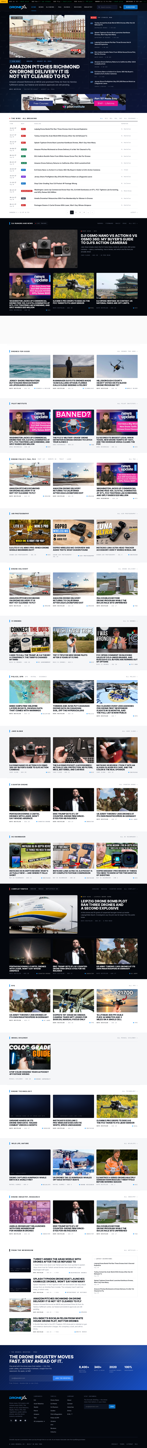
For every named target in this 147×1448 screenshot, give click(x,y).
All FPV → (133, 985)
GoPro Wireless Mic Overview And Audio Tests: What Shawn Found (71, 549)
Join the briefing (63, 1378)
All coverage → (131, 118)
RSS (136, 1444)
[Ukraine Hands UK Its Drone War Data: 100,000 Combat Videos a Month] (29, 1106)
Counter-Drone (115, 889)
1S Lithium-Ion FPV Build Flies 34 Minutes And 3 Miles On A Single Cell (110, 1017)
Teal (35, 1418)
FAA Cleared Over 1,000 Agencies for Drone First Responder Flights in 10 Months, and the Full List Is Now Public (115, 709)
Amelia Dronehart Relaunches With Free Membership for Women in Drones (63, 198)
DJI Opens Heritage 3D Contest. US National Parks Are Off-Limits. (114, 302)
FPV (52, 1425)
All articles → (131, 1250)
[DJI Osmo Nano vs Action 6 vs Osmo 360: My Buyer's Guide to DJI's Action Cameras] (43, 249)
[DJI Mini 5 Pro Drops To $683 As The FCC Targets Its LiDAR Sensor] (73, 286)
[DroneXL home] (18, 7)
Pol (116, 118)
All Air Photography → (128, 513)
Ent (120, 118)
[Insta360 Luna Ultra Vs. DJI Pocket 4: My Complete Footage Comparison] (73, 856)
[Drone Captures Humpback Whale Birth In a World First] (30, 1162)
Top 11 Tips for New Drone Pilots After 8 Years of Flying (70, 656)
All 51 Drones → (130, 621)
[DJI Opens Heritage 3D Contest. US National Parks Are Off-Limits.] (117, 286)
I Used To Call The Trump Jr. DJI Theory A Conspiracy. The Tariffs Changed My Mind (29, 657)
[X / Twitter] (11, 1420)
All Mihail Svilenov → (128, 1038)
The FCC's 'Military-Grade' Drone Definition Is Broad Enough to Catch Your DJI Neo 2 (72, 440)
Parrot (36, 1410)
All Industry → (131, 1196)
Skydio (36, 1407)
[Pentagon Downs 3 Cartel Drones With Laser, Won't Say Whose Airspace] (29, 799)
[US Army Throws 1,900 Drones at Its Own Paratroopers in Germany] (117, 799)
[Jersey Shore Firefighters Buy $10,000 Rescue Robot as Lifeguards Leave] (29, 366)
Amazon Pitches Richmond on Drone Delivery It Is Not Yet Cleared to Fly (44, 71)
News (41, 7)
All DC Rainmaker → (129, 836)
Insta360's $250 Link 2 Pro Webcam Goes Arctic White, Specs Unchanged (67, 1122)
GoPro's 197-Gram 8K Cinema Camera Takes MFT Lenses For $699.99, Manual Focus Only (70, 1017)
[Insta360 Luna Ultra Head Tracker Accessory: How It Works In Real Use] (117, 532)
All (101, 118)
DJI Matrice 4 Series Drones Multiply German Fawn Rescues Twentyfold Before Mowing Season (115, 1179)
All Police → (132, 676)
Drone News (55, 1400)
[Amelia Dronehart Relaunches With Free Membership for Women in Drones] (29, 1211)
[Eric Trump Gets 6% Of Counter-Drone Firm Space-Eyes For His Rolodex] (73, 799)
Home (33, 7)
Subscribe (130, 7)
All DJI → (133, 223)
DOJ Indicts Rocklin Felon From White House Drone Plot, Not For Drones (62, 156)
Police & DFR (55, 1418)
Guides (67, 7)
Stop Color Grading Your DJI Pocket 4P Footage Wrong (55, 183)
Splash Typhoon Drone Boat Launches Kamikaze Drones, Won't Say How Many (112, 33)
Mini (125, 223)
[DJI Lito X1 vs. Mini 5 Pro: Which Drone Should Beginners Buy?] (30, 532)
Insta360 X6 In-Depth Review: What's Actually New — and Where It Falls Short (28, 873)
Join (112, 1406)
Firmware (109, 223)
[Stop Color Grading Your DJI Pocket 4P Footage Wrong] (30, 1057)
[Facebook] (16, 1420)
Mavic (118, 223)
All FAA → (133, 459)
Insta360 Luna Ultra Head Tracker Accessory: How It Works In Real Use (116, 549)
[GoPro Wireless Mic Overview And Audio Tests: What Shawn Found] (73, 532)
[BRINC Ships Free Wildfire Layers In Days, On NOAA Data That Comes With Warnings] (29, 691)
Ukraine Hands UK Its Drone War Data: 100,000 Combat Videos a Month (23, 1122)
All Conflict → (131, 889)
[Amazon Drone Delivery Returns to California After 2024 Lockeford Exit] (73, 474)
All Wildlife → (131, 1143)
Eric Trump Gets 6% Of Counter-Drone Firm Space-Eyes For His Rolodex (69, 816)
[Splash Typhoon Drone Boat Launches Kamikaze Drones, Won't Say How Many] (20, 1285)
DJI (106, 118)
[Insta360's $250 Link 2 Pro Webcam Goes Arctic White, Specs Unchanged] (73, 1106)
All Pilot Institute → (128, 403)
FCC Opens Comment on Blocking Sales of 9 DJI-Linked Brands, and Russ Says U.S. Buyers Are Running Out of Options (116, 658)
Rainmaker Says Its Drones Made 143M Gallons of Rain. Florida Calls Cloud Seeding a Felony (72, 383)
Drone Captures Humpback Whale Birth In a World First (27, 1178)
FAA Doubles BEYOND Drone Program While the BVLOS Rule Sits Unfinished (112, 600)
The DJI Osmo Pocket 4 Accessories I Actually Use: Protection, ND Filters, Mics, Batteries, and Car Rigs (73, 767)
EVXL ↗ (69, 1414)
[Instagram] (25, 1420)
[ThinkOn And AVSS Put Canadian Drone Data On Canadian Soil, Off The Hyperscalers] (73, 691)
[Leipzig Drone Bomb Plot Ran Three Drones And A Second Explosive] (43, 914)
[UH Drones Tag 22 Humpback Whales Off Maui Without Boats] (73, 1162)
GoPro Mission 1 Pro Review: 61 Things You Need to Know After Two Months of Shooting (116, 873)
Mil (111, 118)
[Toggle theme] (120, 7)
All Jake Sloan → (130, 731)
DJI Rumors (54, 1407)
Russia (104, 889)
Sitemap (130, 1444)
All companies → (39, 1421)
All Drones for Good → (128, 351)
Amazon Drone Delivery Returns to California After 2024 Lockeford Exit (62, 163)
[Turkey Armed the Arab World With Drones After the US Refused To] (20, 1265)
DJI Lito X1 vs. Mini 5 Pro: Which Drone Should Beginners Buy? (29, 549)
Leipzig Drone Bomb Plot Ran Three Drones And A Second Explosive (60, 129)
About (69, 1400)
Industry (88, 7)
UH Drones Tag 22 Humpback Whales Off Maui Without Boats (72, 1178)
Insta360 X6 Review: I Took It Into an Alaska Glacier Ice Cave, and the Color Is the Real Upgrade (115, 767)
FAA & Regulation (56, 1414)
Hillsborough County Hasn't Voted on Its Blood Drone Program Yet (112, 383)
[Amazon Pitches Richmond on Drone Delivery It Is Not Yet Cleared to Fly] (29, 474)
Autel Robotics (39, 1403)
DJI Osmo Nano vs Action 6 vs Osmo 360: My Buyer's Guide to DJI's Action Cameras (114, 72)
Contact (70, 1403)
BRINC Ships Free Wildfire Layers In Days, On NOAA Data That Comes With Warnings (26, 708)
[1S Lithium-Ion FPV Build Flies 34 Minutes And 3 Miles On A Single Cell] (117, 1000)
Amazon (36, 1414)
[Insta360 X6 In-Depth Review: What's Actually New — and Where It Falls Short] (30, 856)
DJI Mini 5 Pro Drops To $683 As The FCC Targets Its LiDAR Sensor (71, 302)
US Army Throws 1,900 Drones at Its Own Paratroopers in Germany (116, 815)
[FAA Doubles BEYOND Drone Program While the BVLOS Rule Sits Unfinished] (117, 584)
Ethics (69, 1410)
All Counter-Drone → (128, 784)
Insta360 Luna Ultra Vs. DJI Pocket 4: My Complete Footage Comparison (73, 872)
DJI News (50, 7)
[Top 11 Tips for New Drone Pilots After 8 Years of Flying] (73, 640)
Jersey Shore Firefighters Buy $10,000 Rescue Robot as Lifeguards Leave (63, 177)
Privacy (115, 1444)
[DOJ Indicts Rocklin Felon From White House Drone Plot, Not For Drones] (20, 1325)
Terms (122, 1444)
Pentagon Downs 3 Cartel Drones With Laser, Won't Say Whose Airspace (62, 205)
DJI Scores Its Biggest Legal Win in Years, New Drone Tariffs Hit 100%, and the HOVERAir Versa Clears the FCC (115, 441)
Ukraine (95, 889)
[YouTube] (20, 1420)
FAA (59, 7)
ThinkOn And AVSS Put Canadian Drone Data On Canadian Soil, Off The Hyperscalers (71, 708)
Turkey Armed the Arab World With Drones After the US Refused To (60, 136)
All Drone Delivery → (128, 569)
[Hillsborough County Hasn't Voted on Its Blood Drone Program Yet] (117, 366)
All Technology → (130, 1091)
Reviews (78, 7)
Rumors (100, 223)
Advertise (70, 1407)
